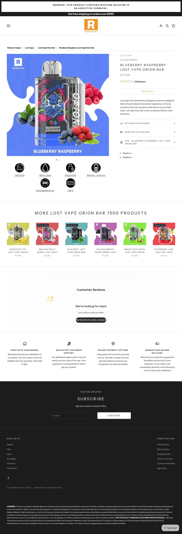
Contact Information (166, 463)
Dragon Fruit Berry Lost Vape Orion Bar (47, 251)
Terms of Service (164, 458)
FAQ (9, 449)
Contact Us (12, 468)
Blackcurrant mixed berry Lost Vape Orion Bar (105, 251)
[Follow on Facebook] (8, 478)
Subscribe (114, 415)
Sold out (148, 91)
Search (10, 444)
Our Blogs (11, 458)
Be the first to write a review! (91, 320)
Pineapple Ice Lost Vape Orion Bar (18, 251)
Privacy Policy (163, 444)
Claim (9, 454)
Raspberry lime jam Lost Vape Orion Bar (164, 251)
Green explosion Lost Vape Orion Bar (135, 251)
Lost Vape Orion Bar (46, 48)
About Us (11, 463)
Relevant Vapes (14, 48)
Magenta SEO (55, 488)
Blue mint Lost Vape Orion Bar (76, 250)
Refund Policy (163, 449)
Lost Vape (29, 48)
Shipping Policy (164, 454)
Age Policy (162, 468)
